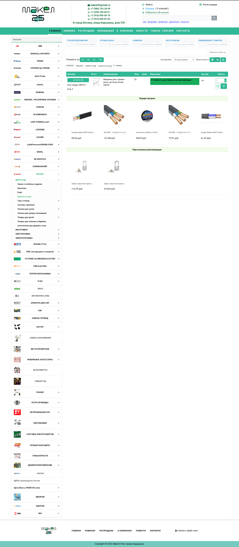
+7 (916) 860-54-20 (100, 19)
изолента (185, 22)
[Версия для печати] (223, 59)
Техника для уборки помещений (32, 213)
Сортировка (165, 59)
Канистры (22, 188)
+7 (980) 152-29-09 (100, 8)
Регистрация (210, 4)
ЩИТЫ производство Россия (27, 481)
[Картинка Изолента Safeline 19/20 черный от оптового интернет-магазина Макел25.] (147, 116)
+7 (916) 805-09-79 (100, 15)
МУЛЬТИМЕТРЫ (40, 370)
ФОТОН (40, 473)
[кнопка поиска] (214, 18)
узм (144, 22)
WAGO (40, 289)
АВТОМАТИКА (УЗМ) (40, 296)
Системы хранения (26, 205)
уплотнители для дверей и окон (32, 226)
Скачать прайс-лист (187, 530)
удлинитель (174, 22)
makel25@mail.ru (100, 5)
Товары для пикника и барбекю (32, 221)
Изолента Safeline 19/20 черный (149, 132)
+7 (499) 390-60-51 (100, 12)
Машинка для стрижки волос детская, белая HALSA (113, 82)
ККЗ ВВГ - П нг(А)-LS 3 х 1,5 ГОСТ (182, 132)
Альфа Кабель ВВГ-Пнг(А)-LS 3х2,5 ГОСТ (88, 132)
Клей (20, 192)
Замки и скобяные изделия (30, 184)
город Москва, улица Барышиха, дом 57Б (100, 22)
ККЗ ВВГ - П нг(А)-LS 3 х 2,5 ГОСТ (117, 132)
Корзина (150, 8)
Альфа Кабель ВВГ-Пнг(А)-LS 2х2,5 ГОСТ (217, 132)
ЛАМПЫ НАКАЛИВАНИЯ (40, 338)
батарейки (152, 22)
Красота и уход (24, 196)
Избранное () (157, 12)
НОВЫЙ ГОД (40, 381)
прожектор (163, 22)
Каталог (17, 39)
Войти (149, 4)
